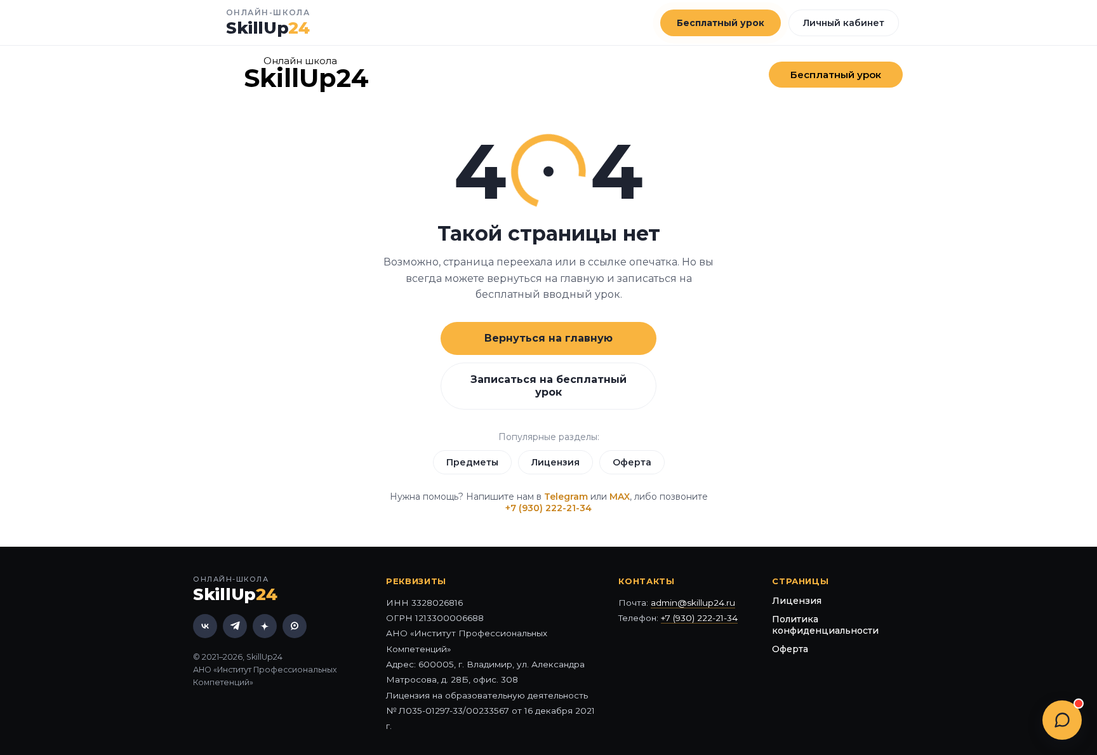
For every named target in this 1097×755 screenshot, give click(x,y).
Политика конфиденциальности (825, 624)
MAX (619, 496)
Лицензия (555, 462)
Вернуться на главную (548, 338)
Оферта (632, 462)
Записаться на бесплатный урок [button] (548, 385)
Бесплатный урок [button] (720, 23)
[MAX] (295, 626)
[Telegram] (235, 626)
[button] (836, 75)
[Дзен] (265, 626)
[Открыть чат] (1062, 720)
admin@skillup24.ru (693, 603)
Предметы (472, 462)
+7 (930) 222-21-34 (548, 508)
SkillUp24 (306, 77)
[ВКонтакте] (205, 626)
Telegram (566, 496)
